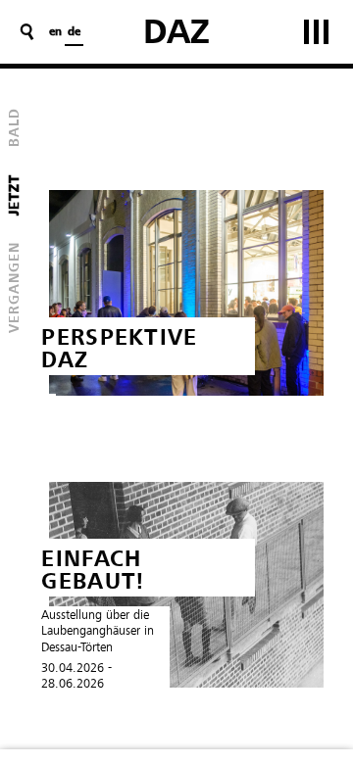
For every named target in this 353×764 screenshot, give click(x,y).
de (74, 32)
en (55, 32)
